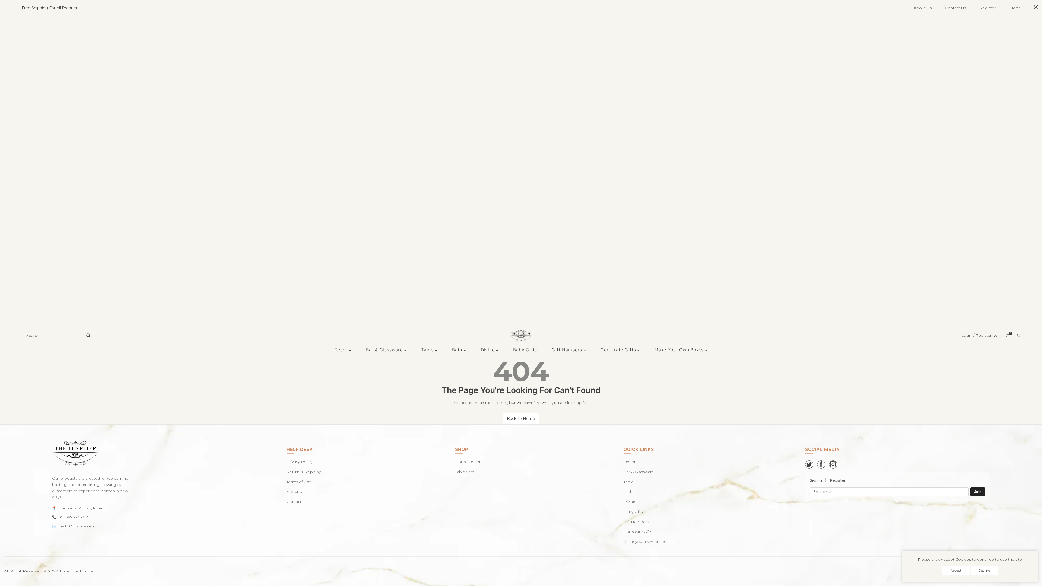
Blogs (1014, 7)
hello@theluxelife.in (77, 526)
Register (988, 7)
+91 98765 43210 (73, 517)
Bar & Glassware (639, 471)
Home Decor (468, 461)
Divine (629, 501)
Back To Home (521, 418)
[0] (1007, 335)
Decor (630, 461)
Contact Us (955, 7)
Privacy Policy (299, 461)
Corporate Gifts (638, 531)
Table (629, 481)
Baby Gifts (633, 511)
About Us (923, 7)
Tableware (464, 471)
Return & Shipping (304, 471)
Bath (628, 491)
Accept (956, 570)
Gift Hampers (636, 521)
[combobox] (58, 335)
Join (977, 492)
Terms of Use (299, 481)
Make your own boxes (645, 541)
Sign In (816, 480)
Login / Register (976, 335)
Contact (294, 501)
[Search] (88, 335)
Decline (984, 570)
